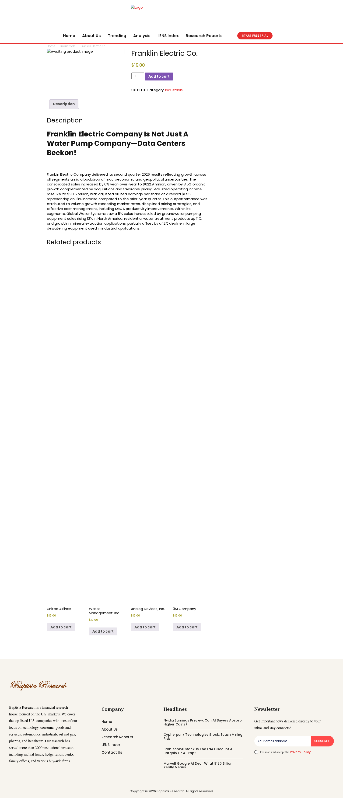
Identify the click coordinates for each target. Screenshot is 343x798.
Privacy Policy (300, 752)
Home (51, 46)
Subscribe (322, 741)
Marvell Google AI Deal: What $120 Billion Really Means (198, 765)
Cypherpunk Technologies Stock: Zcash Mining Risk (203, 736)
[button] (231, 35)
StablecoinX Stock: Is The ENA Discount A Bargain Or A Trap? (198, 751)
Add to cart (159, 76)
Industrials (68, 46)
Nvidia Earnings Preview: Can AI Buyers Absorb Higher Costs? (203, 722)
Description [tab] (64, 103)
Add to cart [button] (61, 627)
